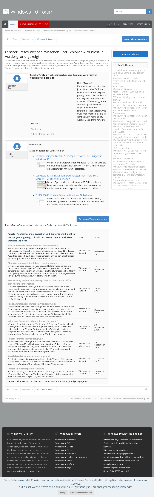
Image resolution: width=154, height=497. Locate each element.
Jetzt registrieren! (130, 54)
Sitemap (117, 398)
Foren (13, 24)
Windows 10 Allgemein (65, 439)
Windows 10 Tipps (32, 30)
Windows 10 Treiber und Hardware (71, 457)
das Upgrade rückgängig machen (118, 453)
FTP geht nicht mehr (123, 148)
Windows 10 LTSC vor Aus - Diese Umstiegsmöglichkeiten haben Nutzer (129, 153)
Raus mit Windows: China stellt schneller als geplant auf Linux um (129, 103)
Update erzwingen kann (30, 471)
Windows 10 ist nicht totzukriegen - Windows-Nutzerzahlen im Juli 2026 (130, 168)
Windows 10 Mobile (64, 446)
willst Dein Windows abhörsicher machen (125, 457)
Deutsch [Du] (11, 398)
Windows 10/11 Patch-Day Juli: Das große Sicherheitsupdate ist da (130, 184)
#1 (106, 134)
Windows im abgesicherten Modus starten (122, 439)
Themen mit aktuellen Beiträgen (57, 30)
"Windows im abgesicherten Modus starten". (130, 98)
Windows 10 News (63, 460)
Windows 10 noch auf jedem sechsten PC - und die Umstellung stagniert (129, 175)
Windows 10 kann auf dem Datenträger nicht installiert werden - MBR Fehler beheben (67, 177)
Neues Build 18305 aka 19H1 (116, 471)
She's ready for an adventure (127, 180)
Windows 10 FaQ (62, 443)
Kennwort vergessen (123, 158)
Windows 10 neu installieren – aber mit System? (130, 117)
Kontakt (87, 398)
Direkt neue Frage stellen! (34, 24)
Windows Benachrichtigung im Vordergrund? (33, 321)
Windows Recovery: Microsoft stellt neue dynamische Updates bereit (130, 122)
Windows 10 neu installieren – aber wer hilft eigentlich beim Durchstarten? (130, 110)
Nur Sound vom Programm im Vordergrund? (33, 245)
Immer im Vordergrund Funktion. (26, 368)
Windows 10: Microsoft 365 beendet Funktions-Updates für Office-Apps (128, 129)
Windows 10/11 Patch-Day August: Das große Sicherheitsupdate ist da (130, 136)
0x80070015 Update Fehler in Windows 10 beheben (64, 195)
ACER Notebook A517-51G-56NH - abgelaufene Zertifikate (129, 162)
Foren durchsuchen (13, 30)
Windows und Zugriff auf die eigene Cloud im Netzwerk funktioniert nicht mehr (130, 142)
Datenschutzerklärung (134, 398)
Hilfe (95, 398)
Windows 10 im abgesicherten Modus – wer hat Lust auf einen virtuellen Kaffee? (128, 92)
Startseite (76, 398)
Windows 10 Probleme (65, 453)
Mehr (130, 188)
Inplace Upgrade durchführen (117, 467)
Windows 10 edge (63, 467)
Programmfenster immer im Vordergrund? (32, 303)
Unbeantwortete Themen (84, 30)
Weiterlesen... (38, 129)
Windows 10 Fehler (63, 450)
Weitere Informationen (81, 492)
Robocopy (118, 86)
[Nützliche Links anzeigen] (118, 39)
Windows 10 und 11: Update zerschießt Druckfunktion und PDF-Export (130, 81)
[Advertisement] (53, 100)
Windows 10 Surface (64, 464)
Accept (63, 492)
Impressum (105, 398)
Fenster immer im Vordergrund (25, 338)
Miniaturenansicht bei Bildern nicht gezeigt (32, 262)
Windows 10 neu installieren (116, 450)
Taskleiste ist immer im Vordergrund (29, 356)
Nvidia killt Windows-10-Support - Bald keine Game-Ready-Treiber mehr (129, 73)
